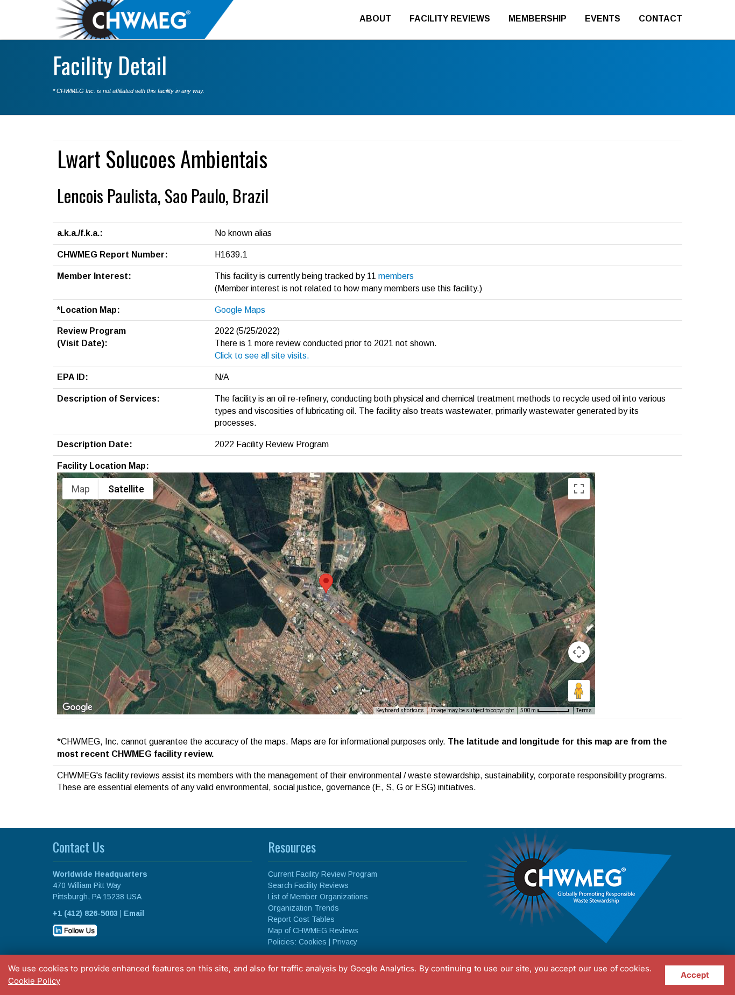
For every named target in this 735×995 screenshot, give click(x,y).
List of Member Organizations (318, 896)
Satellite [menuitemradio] (126, 489)
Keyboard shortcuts (400, 710)
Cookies (313, 941)
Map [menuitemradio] (81, 489)
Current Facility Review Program (322, 874)
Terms (584, 710)
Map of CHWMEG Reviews (313, 930)
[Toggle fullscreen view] (579, 488)
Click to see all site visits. (262, 355)
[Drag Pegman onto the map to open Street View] (579, 690)
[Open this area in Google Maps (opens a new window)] (77, 707)
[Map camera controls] (579, 652)
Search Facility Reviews (308, 885)
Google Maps (240, 309)
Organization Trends (303, 908)
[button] (326, 583)
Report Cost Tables (301, 919)
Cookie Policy (34, 981)
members (396, 276)
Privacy (345, 941)
